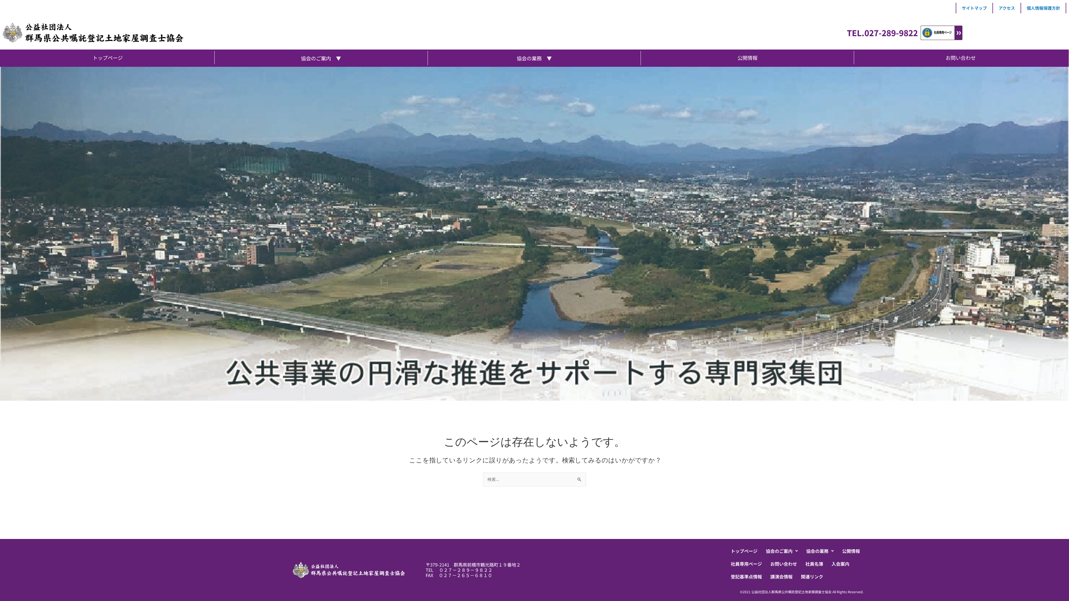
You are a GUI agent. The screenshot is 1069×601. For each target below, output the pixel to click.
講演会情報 (781, 576)
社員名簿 (814, 563)
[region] (534, 234)
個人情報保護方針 (1043, 8)
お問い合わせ (783, 563)
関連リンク (812, 576)
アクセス (1007, 8)
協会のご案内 (779, 551)
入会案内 (840, 563)
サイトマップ (974, 8)
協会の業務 (817, 551)
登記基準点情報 (746, 576)
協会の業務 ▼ (534, 58)
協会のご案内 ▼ (321, 58)
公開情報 (851, 551)
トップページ (744, 551)
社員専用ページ (746, 563)
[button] (8, 233)
